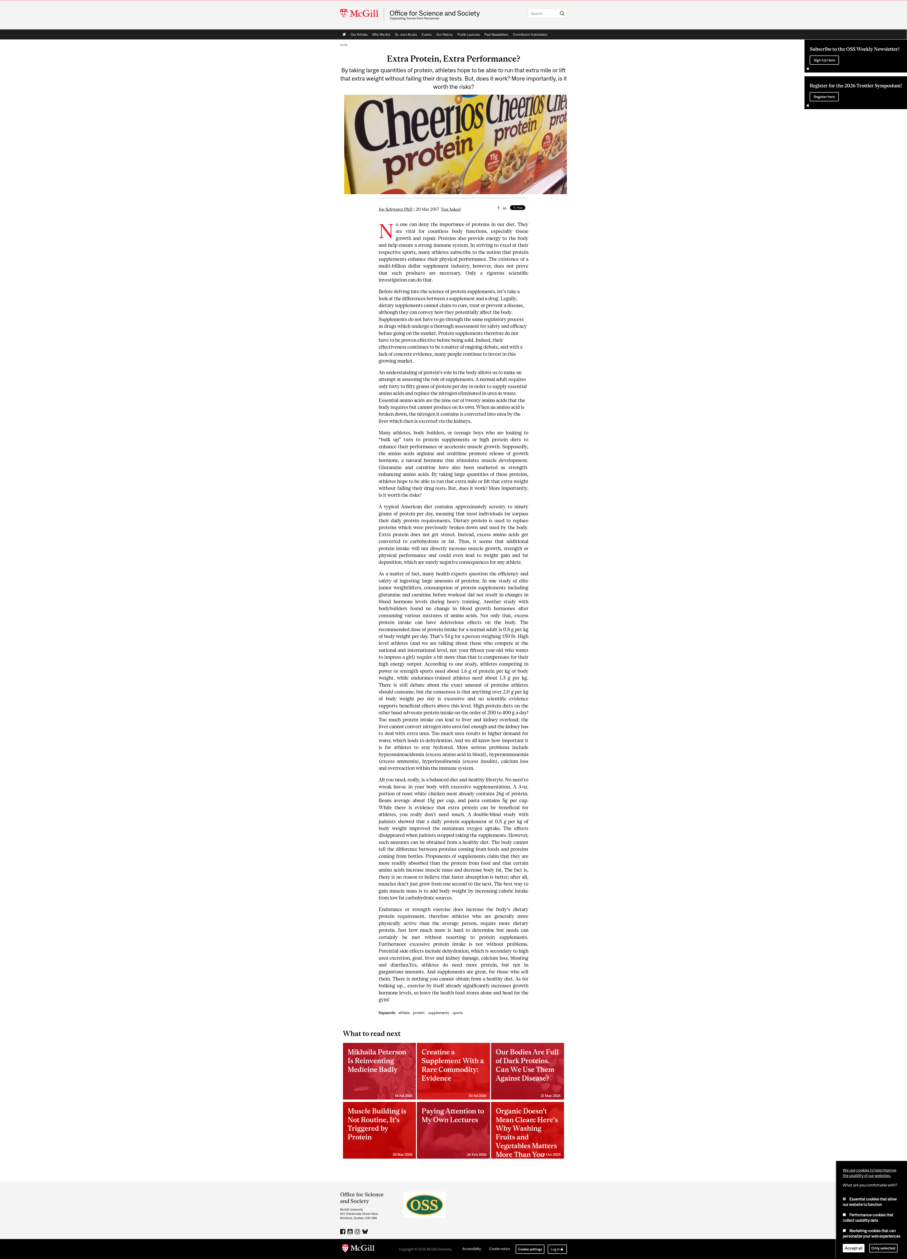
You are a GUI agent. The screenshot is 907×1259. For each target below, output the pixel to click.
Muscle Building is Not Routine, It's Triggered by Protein (380, 1131)
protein (419, 1013)
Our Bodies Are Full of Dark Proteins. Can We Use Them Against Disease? (528, 1072)
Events (427, 34)
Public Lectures (469, 34)
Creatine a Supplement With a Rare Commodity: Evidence (454, 1072)
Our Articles (359, 34)
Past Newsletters (496, 34)
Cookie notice (499, 1249)
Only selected (883, 1248)
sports (458, 1013)
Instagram (358, 1231)
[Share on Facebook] (498, 208)
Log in (555, 1249)
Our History (444, 34)
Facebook (343, 1231)
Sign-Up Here (824, 60)
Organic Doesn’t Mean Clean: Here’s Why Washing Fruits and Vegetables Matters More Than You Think (528, 1133)
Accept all (853, 1248)
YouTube (350, 1231)
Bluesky (365, 1231)
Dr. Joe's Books (406, 34)
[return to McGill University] (358, 1249)
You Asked (451, 209)
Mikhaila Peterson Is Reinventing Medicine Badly (380, 1072)
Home (344, 34)
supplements (438, 1013)
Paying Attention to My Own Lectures (454, 1131)
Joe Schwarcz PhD (395, 209)
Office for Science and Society (434, 13)
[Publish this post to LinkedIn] (504, 208)
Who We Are (381, 34)
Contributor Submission (530, 34)
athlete (404, 1013)
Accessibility (471, 1249)
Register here (824, 97)
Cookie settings (530, 1249)
